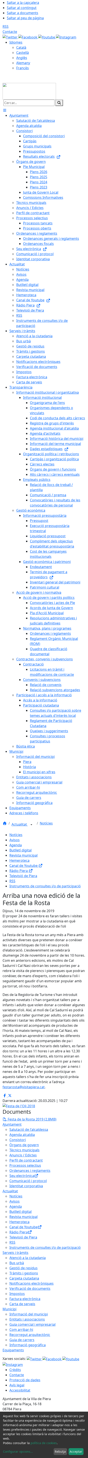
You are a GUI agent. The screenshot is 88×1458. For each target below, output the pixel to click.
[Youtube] (47, 36)
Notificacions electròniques (31, 1283)
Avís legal (16, 1385)
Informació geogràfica (27, 1345)
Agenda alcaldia (22, 1134)
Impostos (17, 1293)
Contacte (10, 31)
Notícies (46, 823)
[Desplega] (31, 825)
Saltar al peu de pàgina (25, 18)
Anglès (21, 57)
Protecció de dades (24, 1380)
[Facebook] (28, 36)
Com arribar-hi (21, 1329)
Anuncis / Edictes (23, 1155)
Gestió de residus (23, 1268)
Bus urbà (16, 1263)
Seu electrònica (21, 1175)
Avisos (14, 840)
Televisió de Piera (23, 875)
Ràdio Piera (19, 870)
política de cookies (44, 1443)
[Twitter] (10, 36)
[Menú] (5, 110)
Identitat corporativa (26, 1186)
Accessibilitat (19, 1390)
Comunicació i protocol (28, 1180)
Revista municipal (23, 855)
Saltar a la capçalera (23, 2)
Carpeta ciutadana (24, 1278)
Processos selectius (25, 1165)
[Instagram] (66, 36)
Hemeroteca (19, 860)
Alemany (23, 62)
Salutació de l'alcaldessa (28, 1129)
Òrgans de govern (24, 1145)
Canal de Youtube (23, 865)
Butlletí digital (20, 850)
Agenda (15, 845)
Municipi (9, 1309)
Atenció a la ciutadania (27, 1257)
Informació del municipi (28, 1314)
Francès (22, 68)
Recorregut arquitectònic (29, 1334)
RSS (6, 26)
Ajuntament (12, 1124)
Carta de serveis (22, 1304)
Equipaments (13, 1350)
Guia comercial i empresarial (32, 1324)
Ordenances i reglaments (29, 1170)
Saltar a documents (22, 12)
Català (21, 47)
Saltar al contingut (22, 7)
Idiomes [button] (15, 42)
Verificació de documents (29, 1288)
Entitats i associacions (27, 1319)
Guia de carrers (21, 1339)
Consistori (17, 1139)
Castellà (22, 52)
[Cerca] (59, 103)
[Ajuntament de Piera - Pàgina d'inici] (29, 90)
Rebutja (60, 1451)
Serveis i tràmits (15, 1252)
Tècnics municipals (24, 1150)
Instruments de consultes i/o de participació (45, 886)
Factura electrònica (24, 1298)
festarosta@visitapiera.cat (24, 1087)
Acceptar (76, 1451)
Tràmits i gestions (23, 1273)
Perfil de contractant (26, 1160)
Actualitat (20, 824)
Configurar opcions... (18, 1451)
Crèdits (15, 1369)
